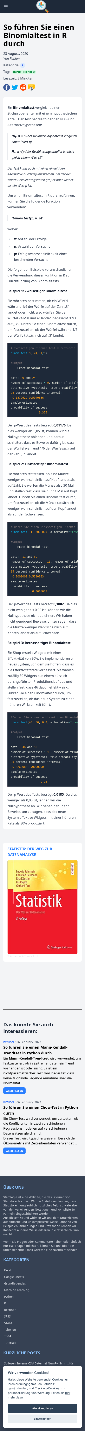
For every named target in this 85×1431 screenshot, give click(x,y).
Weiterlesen (14, 1091)
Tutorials (10, 1343)
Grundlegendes (15, 1283)
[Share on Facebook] (7, 87)
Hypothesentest (24, 72)
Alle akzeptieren (42, 1408)
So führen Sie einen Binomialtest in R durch (38, 35)
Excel (7, 1270)
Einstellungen (42, 1418)
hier (67, 1393)
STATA (8, 1323)
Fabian (15, 58)
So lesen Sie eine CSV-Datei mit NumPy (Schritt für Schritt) (38, 1365)
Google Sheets (14, 1277)
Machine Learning (16, 1290)
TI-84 (7, 1336)
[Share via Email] (31, 87)
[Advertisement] (28, 988)
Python (8, 1042)
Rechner (10, 1310)
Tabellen (10, 1329)
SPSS (7, 1316)
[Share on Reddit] (24, 87)
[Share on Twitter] (16, 87)
